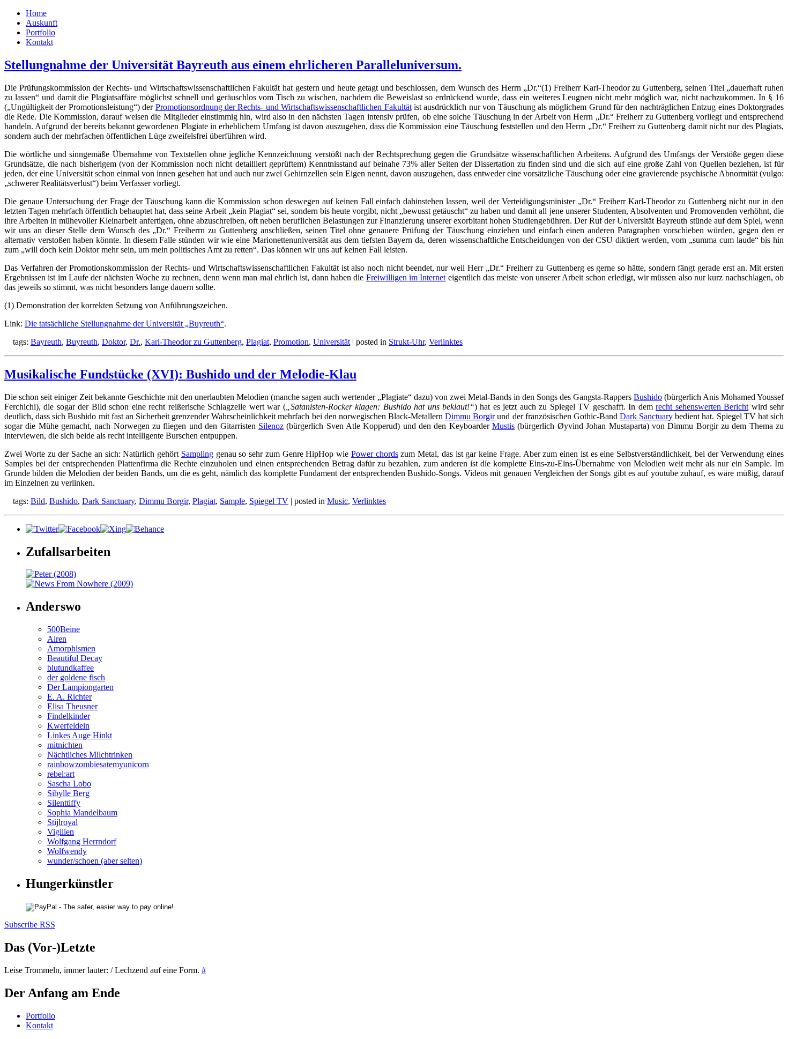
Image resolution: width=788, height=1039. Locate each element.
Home (36, 13)
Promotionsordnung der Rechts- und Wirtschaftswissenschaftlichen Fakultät (283, 107)
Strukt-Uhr (407, 341)
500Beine (63, 629)
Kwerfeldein (68, 725)
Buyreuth (82, 341)
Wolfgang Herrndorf (81, 841)
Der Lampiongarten (80, 687)
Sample (232, 501)
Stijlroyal (62, 822)
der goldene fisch (76, 677)
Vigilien (60, 831)
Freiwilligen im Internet (406, 277)
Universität (331, 341)
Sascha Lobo (69, 783)
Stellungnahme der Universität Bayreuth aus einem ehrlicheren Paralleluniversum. (233, 65)
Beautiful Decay (74, 658)
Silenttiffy (63, 802)
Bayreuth (46, 341)
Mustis (503, 426)
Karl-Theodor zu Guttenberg (193, 341)
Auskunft (41, 22)
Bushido (648, 397)
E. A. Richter (69, 696)
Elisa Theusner (72, 706)
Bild (38, 501)
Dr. (135, 341)
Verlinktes (446, 341)
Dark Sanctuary (646, 416)
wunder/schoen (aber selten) (94, 860)
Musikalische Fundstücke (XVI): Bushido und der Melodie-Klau (180, 374)
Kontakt (39, 42)
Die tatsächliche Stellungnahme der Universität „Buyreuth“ (124, 323)
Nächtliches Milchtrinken (89, 754)
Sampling (197, 453)
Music (337, 501)
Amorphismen (71, 648)
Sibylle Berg (68, 793)
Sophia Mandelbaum (82, 812)
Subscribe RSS (29, 924)
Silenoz (271, 426)
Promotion (291, 341)
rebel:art (61, 773)
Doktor (113, 341)
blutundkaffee (70, 667)
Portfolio (40, 32)
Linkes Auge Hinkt (79, 735)
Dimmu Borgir (470, 416)
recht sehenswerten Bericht (702, 406)
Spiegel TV (268, 501)
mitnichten (65, 744)
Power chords (374, 453)
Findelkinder (68, 716)
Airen (56, 638)
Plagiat (257, 341)
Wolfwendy (67, 851)
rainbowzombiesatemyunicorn (98, 764)
